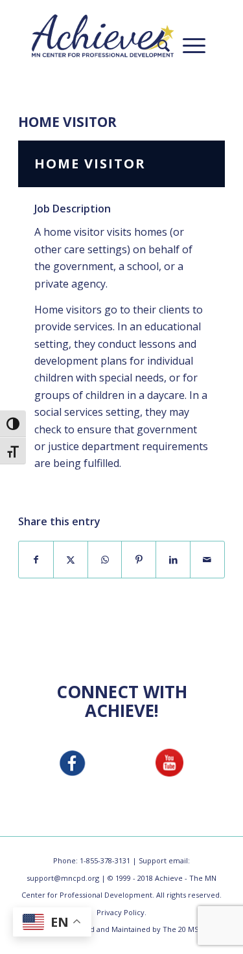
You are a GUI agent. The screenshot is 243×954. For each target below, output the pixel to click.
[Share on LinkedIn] (173, 559)
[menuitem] (157, 45)
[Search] (157, 45)
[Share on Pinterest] (139, 559)
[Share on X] (70, 559)
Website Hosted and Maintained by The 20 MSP (121, 929)
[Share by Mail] (207, 559)
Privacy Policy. (121, 912)
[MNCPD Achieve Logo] (103, 36)
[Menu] (187, 45)
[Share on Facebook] (36, 559)
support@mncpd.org (63, 878)
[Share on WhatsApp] (105, 559)
